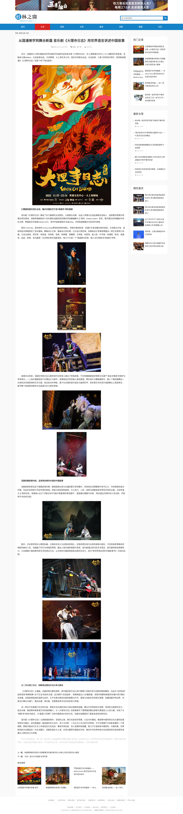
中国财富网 (101, 800)
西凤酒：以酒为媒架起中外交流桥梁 (155, 233)
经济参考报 (61, 800)
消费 (121, 27)
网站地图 (70, 807)
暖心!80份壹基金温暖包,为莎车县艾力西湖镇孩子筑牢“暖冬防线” (150, 158)
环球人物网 (131, 800)
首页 (23, 27)
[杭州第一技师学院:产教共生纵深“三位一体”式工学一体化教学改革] (138, 98)
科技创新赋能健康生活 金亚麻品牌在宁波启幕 (149, 146)
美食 (101, 27)
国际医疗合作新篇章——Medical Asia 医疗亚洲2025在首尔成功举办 (155, 74)
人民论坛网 (110, 800)
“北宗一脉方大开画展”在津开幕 (35, 756)
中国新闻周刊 (120, 800)
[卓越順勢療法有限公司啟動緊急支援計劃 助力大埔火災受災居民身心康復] (57, 776)
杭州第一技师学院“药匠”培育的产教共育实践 (150, 122)
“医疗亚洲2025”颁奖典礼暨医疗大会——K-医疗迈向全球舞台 (150, 134)
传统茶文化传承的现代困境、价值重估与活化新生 (150, 170)
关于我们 (79, 807)
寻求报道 (87, 807)
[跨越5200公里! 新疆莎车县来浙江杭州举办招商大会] (138, 246)
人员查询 (113, 807)
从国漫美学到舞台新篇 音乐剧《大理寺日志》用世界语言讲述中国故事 (155, 49)
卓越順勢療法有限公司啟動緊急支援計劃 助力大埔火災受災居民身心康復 (51, 752)
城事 (62, 27)
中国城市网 (91, 800)
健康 (140, 27)
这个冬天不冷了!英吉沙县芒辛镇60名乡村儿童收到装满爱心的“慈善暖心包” (154, 222)
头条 (42, 27)
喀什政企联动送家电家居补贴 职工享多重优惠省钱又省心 (155, 198)
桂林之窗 (31, 18)
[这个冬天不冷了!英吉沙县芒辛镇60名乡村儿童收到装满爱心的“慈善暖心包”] (138, 222)
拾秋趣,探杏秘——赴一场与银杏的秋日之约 (118, 788)
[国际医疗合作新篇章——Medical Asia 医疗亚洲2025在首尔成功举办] (86, 776)
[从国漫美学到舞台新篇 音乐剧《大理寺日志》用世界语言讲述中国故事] (29, 776)
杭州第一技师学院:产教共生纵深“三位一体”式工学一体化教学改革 (155, 98)
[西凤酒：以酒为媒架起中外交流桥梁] (138, 234)
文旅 (82, 27)
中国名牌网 (71, 800)
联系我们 (104, 807)
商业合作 (96, 807)
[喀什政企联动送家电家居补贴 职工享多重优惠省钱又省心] (138, 198)
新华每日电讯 (81, 800)
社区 (160, 27)
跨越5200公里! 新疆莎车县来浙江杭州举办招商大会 (155, 244)
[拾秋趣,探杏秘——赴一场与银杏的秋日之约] (114, 776)
